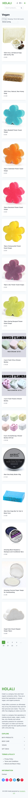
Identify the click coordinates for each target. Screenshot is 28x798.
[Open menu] (24, 3)
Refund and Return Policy (12, 764)
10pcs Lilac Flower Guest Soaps (14, 285)
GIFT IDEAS (5, 749)
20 (3, 645)
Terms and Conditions (11, 761)
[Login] (17, 3)
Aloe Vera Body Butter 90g (12, 474)
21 (8, 645)
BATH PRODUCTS (7, 737)
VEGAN (4, 745)
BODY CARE (5, 741)
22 (12, 645)
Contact (4, 774)
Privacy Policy (9, 759)
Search (21, 8)
